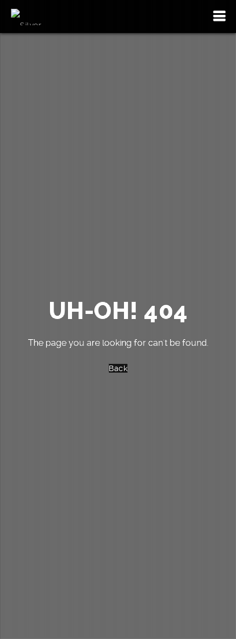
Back (118, 368)
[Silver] (26, 16)
